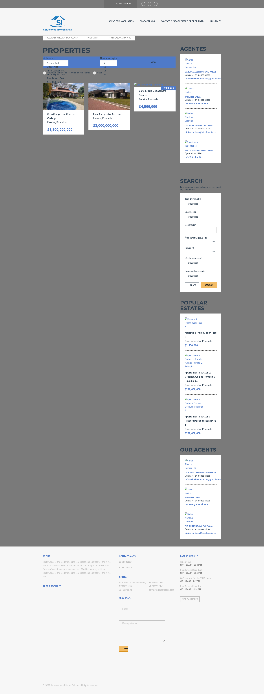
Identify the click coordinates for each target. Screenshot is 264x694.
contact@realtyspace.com (161, 589)
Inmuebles (215, 21)
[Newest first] (56, 63)
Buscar (209, 284)
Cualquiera (193, 203)
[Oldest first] (56, 67)
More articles (190, 599)
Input (215, 241)
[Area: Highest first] (56, 82)
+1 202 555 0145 (156, 586)
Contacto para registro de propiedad (182, 21)
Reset (193, 285)
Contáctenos (147, 21)
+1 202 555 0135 (156, 582)
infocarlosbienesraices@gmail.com (203, 78)
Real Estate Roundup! (191, 569)
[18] (108, 71)
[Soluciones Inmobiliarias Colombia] (58, 21)
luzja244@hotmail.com (196, 103)
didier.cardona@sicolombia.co (200, 132)
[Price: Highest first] (56, 75)
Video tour (185, 561)
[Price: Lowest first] (56, 71)
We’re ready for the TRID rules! (195, 578)
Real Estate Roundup (190, 586)
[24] (108, 75)
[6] (108, 63)
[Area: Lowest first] (56, 78)
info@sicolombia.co (195, 157)
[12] (108, 67)
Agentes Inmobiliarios (121, 21)
